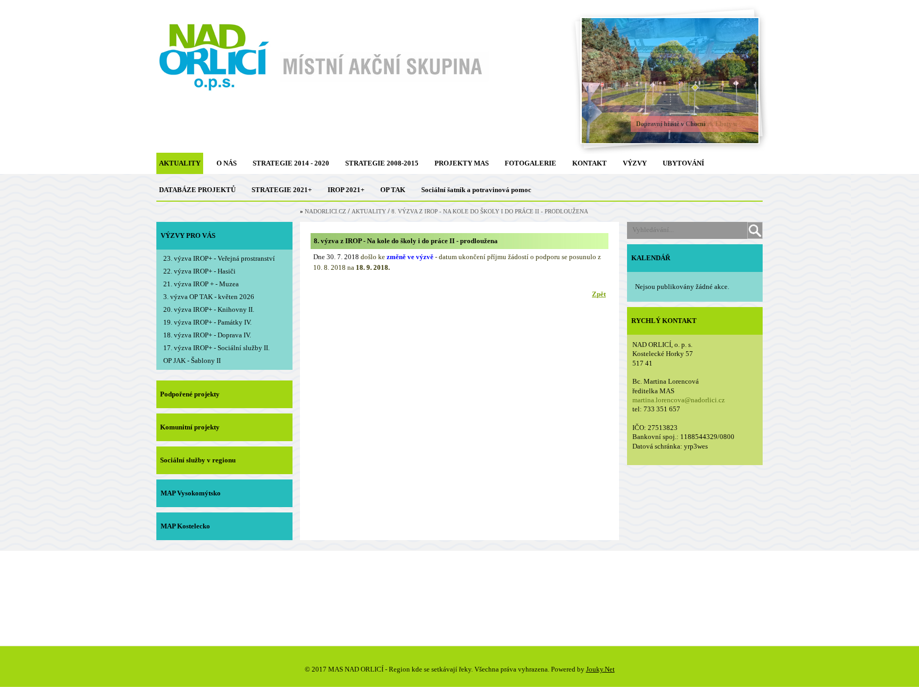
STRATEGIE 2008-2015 (382, 163)
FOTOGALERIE (530, 163)
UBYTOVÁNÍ (683, 163)
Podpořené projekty (190, 394)
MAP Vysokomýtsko (191, 493)
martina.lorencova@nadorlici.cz (678, 400)
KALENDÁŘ (650, 258)
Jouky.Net (600, 669)
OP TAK (392, 190)
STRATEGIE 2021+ (282, 190)
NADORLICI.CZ (325, 211)
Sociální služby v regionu (198, 460)
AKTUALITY (179, 163)
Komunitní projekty (190, 427)
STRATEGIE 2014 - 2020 (291, 163)
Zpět (599, 294)
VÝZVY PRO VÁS (188, 235)
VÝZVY (635, 163)
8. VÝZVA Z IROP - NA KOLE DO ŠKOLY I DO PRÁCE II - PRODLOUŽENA (489, 211)
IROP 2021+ (346, 190)
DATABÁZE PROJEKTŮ (197, 190)
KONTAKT (589, 163)
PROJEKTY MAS (462, 163)
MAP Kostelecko (185, 526)
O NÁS (226, 163)
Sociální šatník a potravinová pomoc (476, 190)
